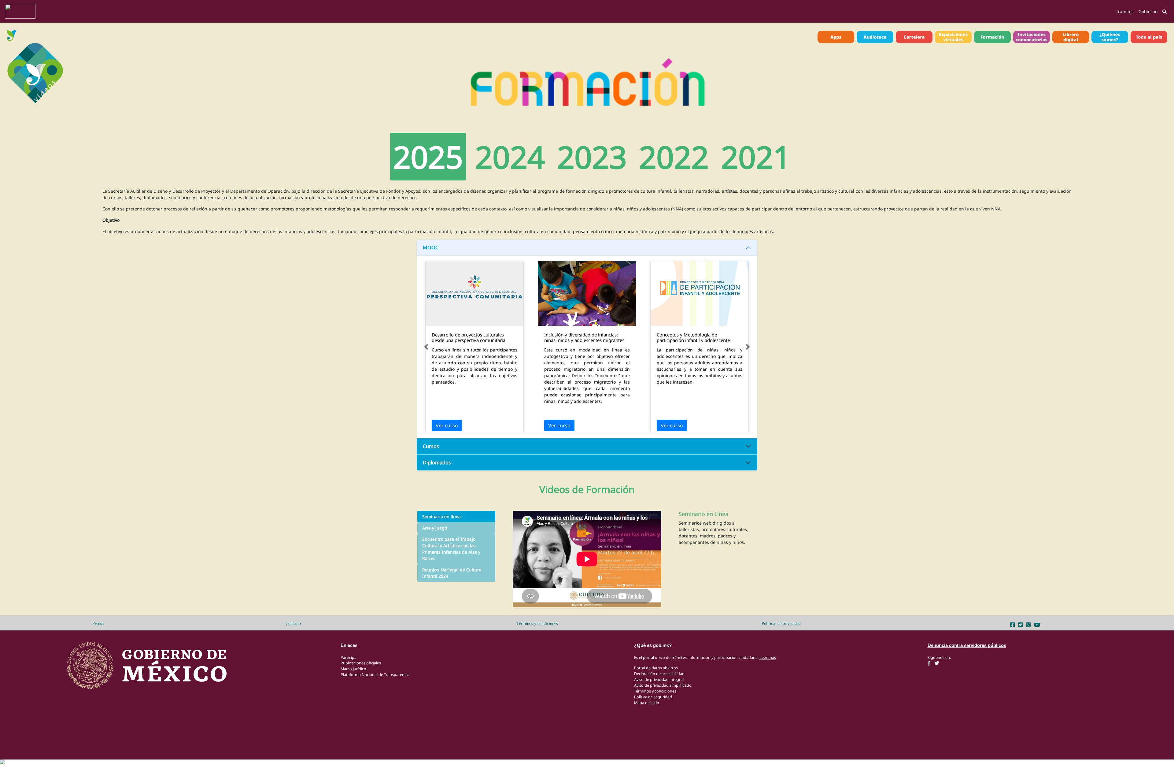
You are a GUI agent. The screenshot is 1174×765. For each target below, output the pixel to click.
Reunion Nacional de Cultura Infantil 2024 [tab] (452, 573)
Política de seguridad (653, 697)
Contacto (293, 623)
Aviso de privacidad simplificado (663, 685)
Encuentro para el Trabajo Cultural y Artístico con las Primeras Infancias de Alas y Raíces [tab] (451, 548)
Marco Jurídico (353, 668)
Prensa (98, 623)
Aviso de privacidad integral (659, 679)
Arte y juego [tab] (434, 528)
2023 (592, 156)
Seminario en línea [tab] (441, 516)
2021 (756, 156)
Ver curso (447, 425)
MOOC (430, 247)
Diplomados (437, 462)
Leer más (767, 657)
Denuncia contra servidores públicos (967, 645)
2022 (674, 156)
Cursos (431, 446)
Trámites (1125, 11)
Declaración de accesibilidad (659, 673)
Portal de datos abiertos (656, 667)
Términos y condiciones (537, 623)
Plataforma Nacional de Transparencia (375, 674)
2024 (510, 156)
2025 (428, 156)
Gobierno (1148, 11)
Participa (348, 657)
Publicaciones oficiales (361, 663)
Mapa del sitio (646, 702)
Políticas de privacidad (781, 623)
